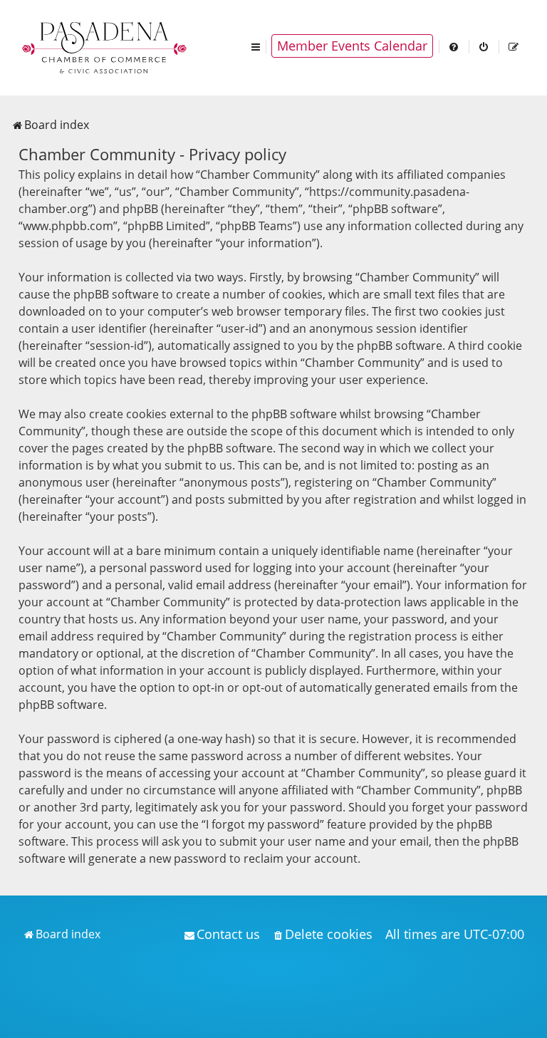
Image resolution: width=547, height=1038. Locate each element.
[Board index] (105, 46)
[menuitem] (454, 46)
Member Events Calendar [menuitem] (352, 45)
